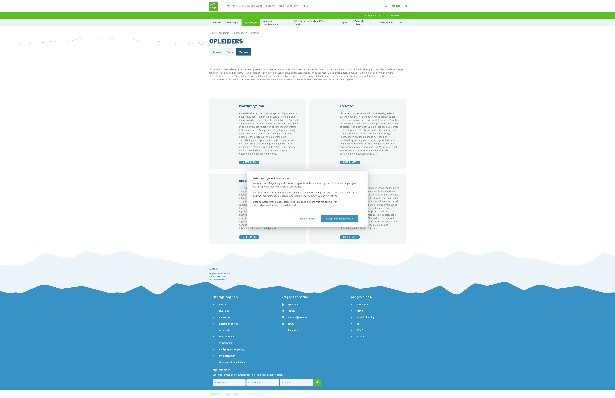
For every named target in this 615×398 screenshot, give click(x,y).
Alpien (230, 52)
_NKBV (291, 310)
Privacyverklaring (234, 393)
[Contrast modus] (406, 6)
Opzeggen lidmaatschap (232, 362)
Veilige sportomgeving (231, 349)
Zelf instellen (307, 218)
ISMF (360, 330)
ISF (359, 323)
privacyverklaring (268, 205)
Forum (305, 6)
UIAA (360, 310)
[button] (396, 6)
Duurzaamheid (227, 336)
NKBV (291, 323)
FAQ (401, 22)
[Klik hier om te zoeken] (385, 6)
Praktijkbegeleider (252, 106)
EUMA (360, 336)
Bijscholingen (251, 22)
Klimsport (216, 52)
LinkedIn (293, 330)
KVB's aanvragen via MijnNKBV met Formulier (309, 22)
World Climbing (365, 317)
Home (212, 32)
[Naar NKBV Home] (213, 5)
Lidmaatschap (233, 6)
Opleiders (243, 52)
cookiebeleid (289, 205)
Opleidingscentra (385, 22)
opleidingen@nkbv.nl (220, 273)
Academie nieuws (359, 22)
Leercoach (347, 106)
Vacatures (224, 317)
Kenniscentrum (274, 6)
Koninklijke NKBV (297, 317)
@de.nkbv (293, 304)
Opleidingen (232, 22)
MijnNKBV (292, 6)
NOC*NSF (362, 304)
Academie (216, 22)
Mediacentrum (227, 355)
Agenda (344, 22)
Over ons (224, 310)
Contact (223, 304)
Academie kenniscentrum (270, 22)
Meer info (249, 162)
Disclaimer (215, 393)
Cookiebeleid (255, 393)
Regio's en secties (228, 323)
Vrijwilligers (225, 342)
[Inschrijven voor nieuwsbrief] (317, 382)
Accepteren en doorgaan (339, 218)
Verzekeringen (253, 6)
